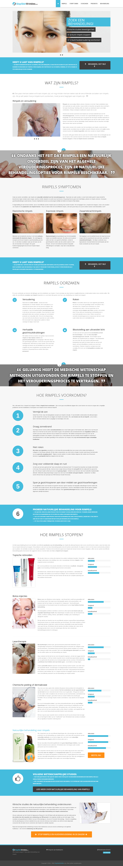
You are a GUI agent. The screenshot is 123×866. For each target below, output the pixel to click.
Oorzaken (84, 4)
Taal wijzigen (107, 852)
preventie (94, 4)
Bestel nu (96, 755)
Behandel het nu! (97, 64)
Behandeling (104, 4)
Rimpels (64, 4)
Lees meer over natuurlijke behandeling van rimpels (63, 789)
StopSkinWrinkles (59, 863)
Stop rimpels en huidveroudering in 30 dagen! (61, 834)
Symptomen (74, 4)
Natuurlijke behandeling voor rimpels (31, 730)
